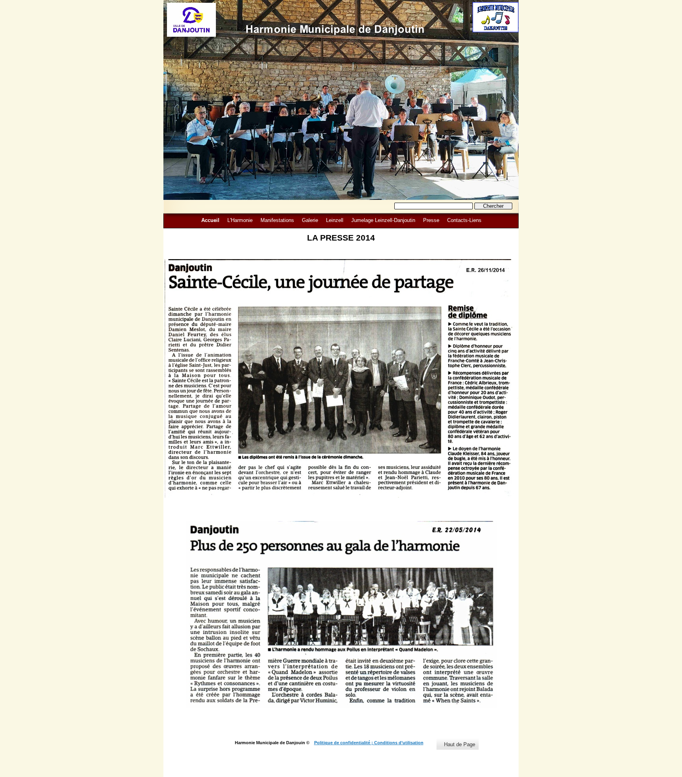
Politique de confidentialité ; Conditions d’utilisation (368, 742)
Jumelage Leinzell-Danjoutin (383, 220)
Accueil (210, 220)
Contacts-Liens (464, 220)
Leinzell (334, 220)
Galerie (310, 220)
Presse (431, 220)
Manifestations (277, 220)
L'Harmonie (240, 220)
